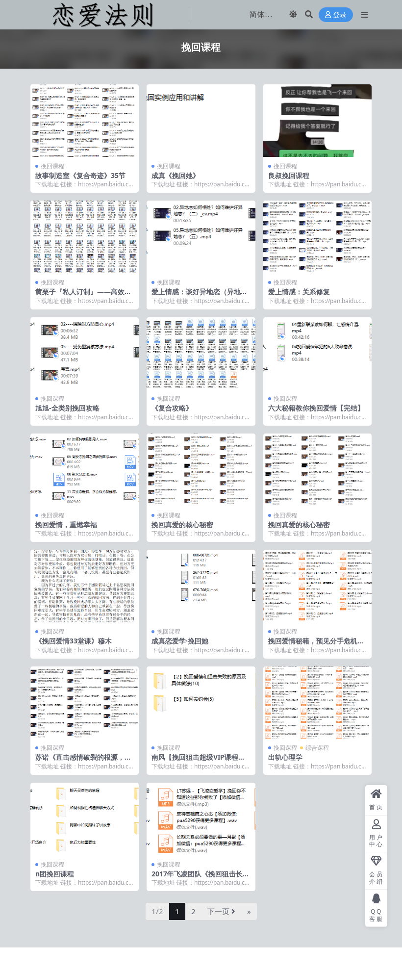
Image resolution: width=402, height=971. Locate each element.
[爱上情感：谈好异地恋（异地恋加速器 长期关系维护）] (201, 237)
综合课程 (317, 747)
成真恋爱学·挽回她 (179, 640)
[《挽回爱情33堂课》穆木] (84, 586)
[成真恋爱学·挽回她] (201, 586)
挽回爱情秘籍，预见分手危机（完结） (312, 645)
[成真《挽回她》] (201, 120)
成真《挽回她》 (175, 175)
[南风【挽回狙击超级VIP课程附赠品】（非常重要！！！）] (201, 702)
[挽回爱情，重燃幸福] (84, 470)
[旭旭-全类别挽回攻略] (84, 353)
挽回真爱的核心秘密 (182, 524)
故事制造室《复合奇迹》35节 (80, 175)
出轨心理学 (285, 757)
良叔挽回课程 (288, 175)
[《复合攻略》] (201, 353)
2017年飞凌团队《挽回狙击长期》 (197, 878)
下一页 (218, 911)
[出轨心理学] (317, 702)
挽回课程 (52, 166)
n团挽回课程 (54, 873)
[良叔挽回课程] (317, 120)
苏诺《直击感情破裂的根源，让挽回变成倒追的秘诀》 (83, 761)
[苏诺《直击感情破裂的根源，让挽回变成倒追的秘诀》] (84, 702)
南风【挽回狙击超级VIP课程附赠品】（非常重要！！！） (198, 761)
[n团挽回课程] (84, 819)
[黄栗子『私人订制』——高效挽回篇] (84, 237)
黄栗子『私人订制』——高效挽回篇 (83, 296)
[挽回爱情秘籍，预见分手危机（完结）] (317, 586)
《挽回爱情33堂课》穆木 (73, 640)
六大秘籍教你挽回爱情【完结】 (316, 407)
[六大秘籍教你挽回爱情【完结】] (317, 353)
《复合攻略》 (172, 407)
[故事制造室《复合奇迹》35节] (84, 120)
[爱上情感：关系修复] (317, 237)
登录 (340, 15)
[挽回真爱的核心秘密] (201, 470)
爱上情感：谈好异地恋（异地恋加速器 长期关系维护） (199, 296)
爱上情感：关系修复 (299, 291)
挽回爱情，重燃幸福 (66, 524)
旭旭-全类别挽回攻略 (67, 407)
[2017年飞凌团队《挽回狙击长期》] (201, 819)
